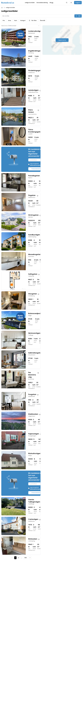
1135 (25, 558)
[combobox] (33, 25)
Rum (15, 20)
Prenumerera (36, 169)
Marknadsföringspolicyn (36, 165)
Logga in (77, 2)
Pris (4, 20)
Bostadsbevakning (42, 2)
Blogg (51, 2)
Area (9, 20)
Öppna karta (62, 40)
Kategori (22, 20)
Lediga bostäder (30, 2)
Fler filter (34, 20)
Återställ (42, 20)
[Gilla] (40, 90)
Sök (79, 16)
